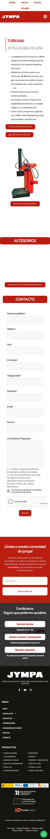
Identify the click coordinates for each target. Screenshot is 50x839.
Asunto (11, 422)
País (9, 344)
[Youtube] (25, 689)
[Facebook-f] (19, 689)
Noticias (6, 733)
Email (10, 406)
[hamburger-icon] (45, 16)
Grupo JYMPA (8, 713)
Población (12, 391)
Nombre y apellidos (16, 313)
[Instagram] (30, 689)
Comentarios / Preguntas (19, 438)
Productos (7, 718)
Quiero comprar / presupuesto (25, 637)
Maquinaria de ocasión (12, 728)
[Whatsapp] (43, 834)
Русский (25, 8)
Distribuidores (9, 723)
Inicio (5, 709)
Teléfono (11, 329)
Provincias (12, 360)
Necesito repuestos (25, 649)
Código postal (14, 375)
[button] (25, 284)
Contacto (7, 737)
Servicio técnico (25, 624)
